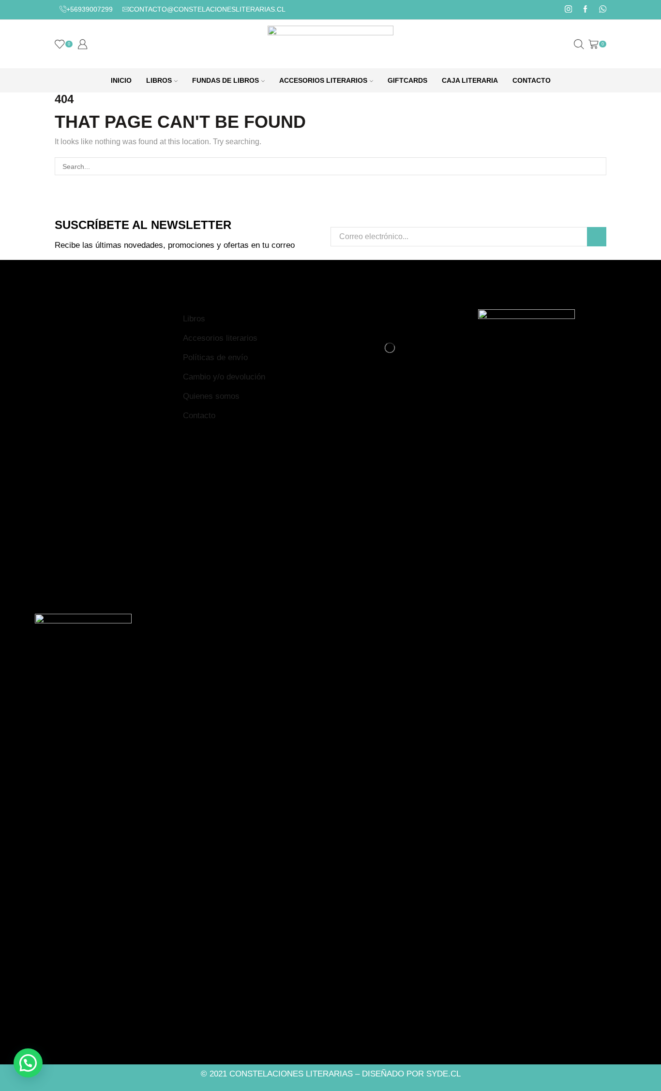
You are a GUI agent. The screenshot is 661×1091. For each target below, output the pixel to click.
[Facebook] (585, 9)
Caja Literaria (470, 80)
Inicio (121, 80)
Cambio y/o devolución (224, 376)
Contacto (531, 80)
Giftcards (407, 80)
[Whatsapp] (602, 9)
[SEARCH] (597, 166)
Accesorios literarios (220, 338)
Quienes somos (211, 396)
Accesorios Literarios (323, 80)
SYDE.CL (443, 1073)
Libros (159, 80)
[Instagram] (568, 9)
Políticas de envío (215, 357)
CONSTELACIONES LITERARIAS (291, 1073)
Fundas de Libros (225, 80)
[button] (28, 1062)
